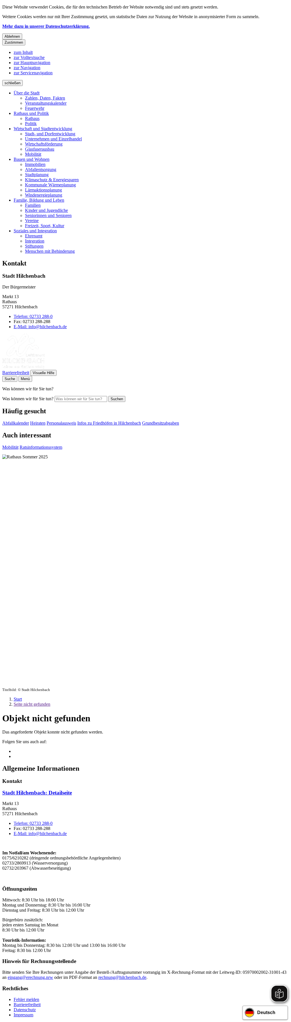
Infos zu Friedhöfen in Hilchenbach (109, 423)
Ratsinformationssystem (41, 447)
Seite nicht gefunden (32, 704)
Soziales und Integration (35, 230)
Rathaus (32, 118)
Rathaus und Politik (31, 113)
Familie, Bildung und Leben (39, 200)
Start (18, 699)
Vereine (32, 220)
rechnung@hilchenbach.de (122, 977)
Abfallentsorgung (40, 169)
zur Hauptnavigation (32, 62)
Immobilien (35, 164)
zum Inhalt (23, 52)
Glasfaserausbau (39, 149)
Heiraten (37, 423)
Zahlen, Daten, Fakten (45, 98)
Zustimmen (14, 42)
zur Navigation (27, 67)
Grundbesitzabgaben (160, 423)
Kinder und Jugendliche (46, 210)
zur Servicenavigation (33, 72)
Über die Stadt (27, 92)
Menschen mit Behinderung (50, 251)
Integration (34, 241)
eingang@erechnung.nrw (30, 977)
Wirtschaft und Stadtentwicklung (43, 128)
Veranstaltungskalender (45, 103)
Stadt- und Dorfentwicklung (50, 133)
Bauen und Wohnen (31, 159)
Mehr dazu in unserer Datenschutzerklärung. (46, 26)
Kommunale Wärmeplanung (50, 184)
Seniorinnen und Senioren (48, 215)
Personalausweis (61, 423)
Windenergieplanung (43, 195)
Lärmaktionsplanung (43, 189)
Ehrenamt (33, 235)
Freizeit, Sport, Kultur (44, 225)
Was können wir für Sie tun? (27, 398)
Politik (31, 123)
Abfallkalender (15, 423)
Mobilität (33, 154)
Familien (33, 205)
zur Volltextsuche (29, 57)
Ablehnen (12, 36)
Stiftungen (34, 246)
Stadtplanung (37, 174)
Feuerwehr (34, 108)
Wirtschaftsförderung (44, 144)
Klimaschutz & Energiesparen (52, 179)
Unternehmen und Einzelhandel (53, 138)
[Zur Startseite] (23, 367)
